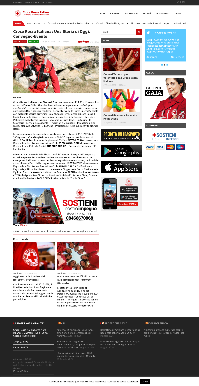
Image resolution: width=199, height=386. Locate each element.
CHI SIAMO (115, 13)
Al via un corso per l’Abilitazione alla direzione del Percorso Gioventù (77, 280)
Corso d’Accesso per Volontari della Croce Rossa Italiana (120, 78)
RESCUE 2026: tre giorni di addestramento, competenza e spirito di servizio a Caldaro (77, 344)
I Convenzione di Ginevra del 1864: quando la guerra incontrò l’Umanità (76, 354)
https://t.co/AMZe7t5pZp (159, 51)
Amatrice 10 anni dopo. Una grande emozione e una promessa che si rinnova (75, 332)
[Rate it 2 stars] (81, 41)
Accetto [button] (144, 381)
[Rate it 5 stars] (88, 41)
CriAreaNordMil (166, 32)
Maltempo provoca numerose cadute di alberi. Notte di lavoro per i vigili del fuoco (164, 332)
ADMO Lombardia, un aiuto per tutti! (32, 231)
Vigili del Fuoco (158, 323)
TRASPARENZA (48, 2)
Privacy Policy (20, 370)
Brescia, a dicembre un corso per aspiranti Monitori (73, 231)
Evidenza (33, 41)
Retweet (179, 56)
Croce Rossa (20, 41)
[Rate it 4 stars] (86, 41)
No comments (63, 41)
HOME (102, 13)
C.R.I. (64, 323)
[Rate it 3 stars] (83, 41)
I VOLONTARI (131, 13)
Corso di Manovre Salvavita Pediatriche (60, 23)
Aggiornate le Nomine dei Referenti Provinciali (29, 278)
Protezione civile (116, 323)
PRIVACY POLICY (32, 2)
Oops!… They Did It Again (102, 23)
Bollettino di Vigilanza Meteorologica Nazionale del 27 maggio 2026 (120, 331)
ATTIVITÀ (147, 13)
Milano (24, 225)
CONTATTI (17, 2)
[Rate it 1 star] (79, 41)
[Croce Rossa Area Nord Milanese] (32, 15)
